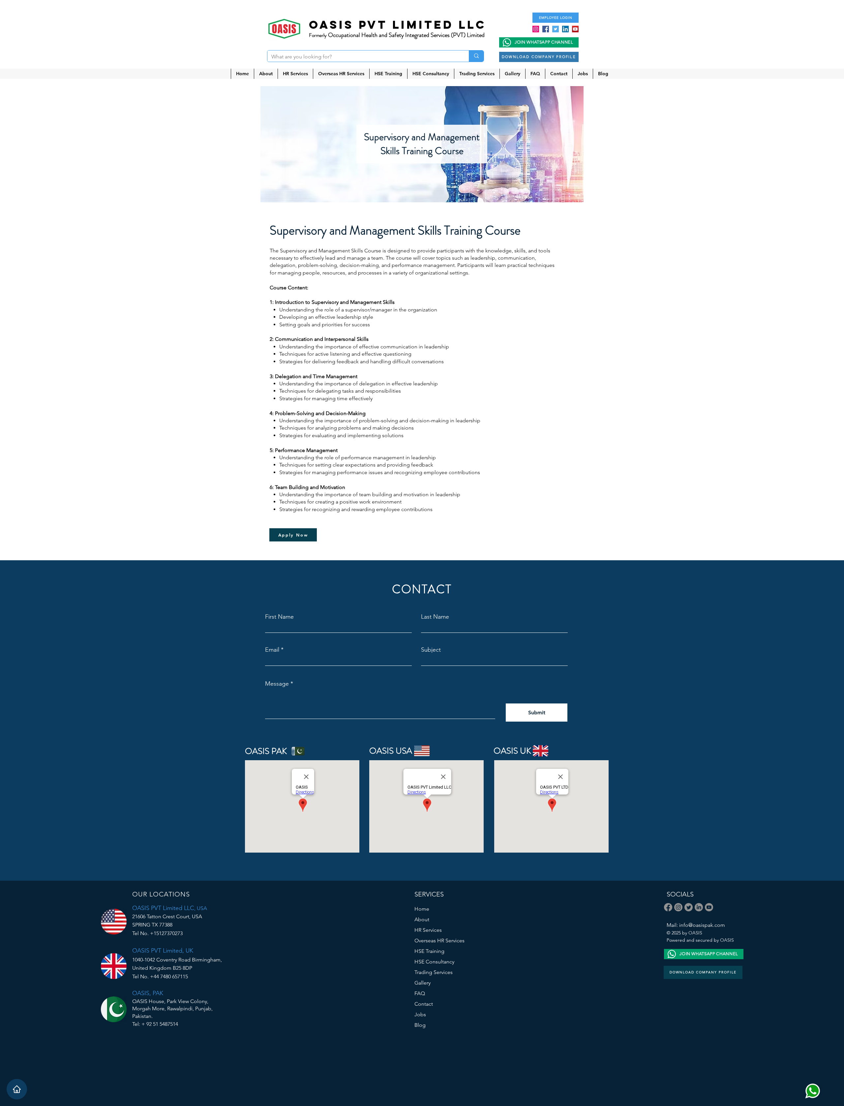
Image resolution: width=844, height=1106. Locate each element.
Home (421, 909)
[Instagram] (535, 29)
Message (277, 684)
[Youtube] (709, 907)
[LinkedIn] (565, 29)
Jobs (420, 1014)
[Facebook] (545, 29)
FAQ (419, 993)
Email (272, 650)
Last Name (435, 617)
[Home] (17, 1089)
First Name (279, 617)
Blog (420, 1025)
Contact (423, 1004)
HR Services (428, 930)
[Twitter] (555, 29)
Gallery (422, 983)
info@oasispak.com (702, 925)
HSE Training (429, 951)
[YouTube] (575, 29)
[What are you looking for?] (476, 56)
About (421, 919)
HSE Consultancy (434, 962)
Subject (431, 650)
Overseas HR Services (439, 940)
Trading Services (433, 972)
